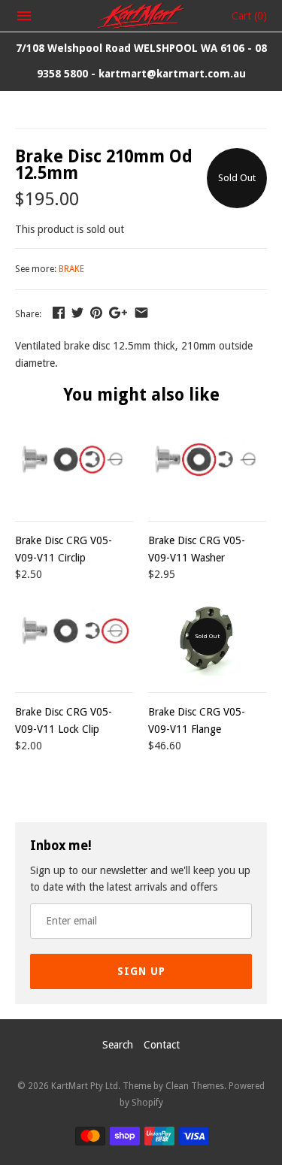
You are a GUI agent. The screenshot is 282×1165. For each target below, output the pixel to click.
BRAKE (71, 269)
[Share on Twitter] (77, 313)
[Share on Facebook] (59, 313)
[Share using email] (141, 313)
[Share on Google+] (118, 313)
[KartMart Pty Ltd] (141, 16)
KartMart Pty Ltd (84, 1086)
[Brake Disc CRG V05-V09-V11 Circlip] (74, 465)
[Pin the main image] (96, 313)
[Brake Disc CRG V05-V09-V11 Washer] (207, 465)
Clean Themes (194, 1086)
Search (117, 1045)
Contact (162, 1045)
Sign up (141, 971)
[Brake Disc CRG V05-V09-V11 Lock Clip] (74, 637)
